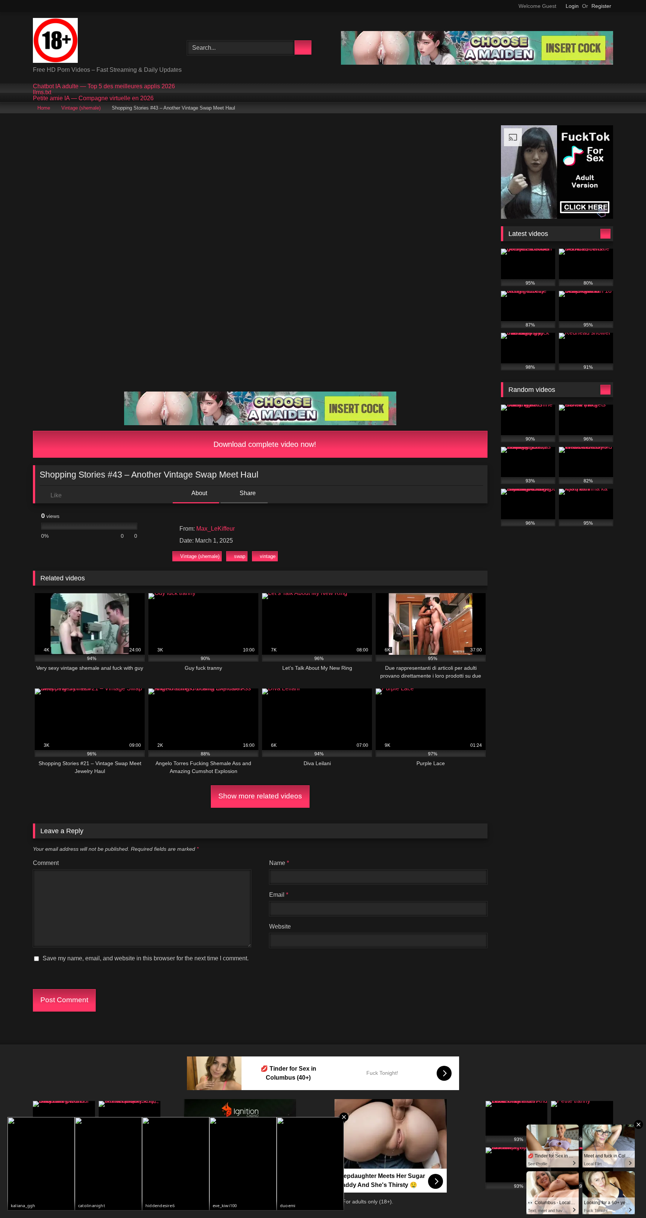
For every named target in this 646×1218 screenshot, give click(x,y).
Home (43, 108)
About (198, 493)
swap (239, 556)
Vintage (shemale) (81, 108)
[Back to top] (623, 1195)
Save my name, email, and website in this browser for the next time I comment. (146, 958)
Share (247, 493)
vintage (268, 556)
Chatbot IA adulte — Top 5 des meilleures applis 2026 (104, 86)
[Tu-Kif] (55, 41)
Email (278, 895)
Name (279, 863)
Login (572, 6)
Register (601, 6)
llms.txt (42, 92)
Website (280, 926)
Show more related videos (260, 796)
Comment (46, 863)
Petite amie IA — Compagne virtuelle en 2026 (93, 98)
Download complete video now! (263, 444)
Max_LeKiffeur (215, 528)
